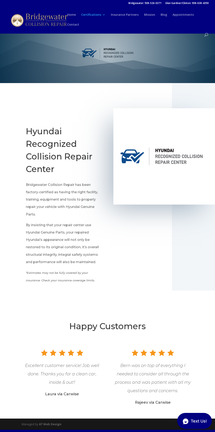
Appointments (183, 15)
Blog (164, 15)
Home (71, 15)
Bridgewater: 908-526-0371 (144, 3)
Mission (149, 15)
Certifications (91, 15)
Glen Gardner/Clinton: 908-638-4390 (187, 3)
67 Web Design (50, 424)
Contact (73, 24)
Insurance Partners (125, 15)
